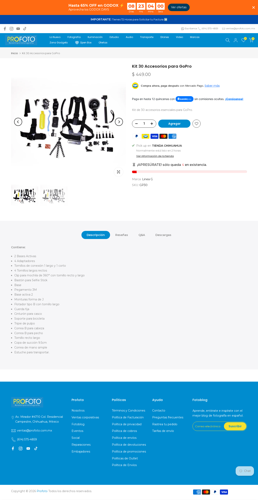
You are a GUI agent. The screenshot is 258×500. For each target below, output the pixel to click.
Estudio (114, 37)
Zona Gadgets (59, 42)
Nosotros (78, 410)
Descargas (163, 235)
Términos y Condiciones (128, 410)
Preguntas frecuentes (167, 417)
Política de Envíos (124, 465)
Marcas (195, 37)
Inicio (14, 53)
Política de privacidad (126, 424)
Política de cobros (124, 431)
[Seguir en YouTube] (18, 28)
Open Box (86, 42)
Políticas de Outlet (125, 458)
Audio (129, 37)
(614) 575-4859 (210, 28)
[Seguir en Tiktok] (25, 28)
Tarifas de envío (163, 431)
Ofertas (103, 42)
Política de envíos (124, 438)
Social (76, 438)
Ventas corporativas (85, 417)
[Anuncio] (129, 19)
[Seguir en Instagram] (11, 28)
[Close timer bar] (253, 7)
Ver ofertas (178, 7)
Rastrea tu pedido (164, 424)
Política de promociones (129, 451)
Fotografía (74, 37)
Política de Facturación (128, 417)
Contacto (158, 410)
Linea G (147, 179)
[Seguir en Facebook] (5, 28)
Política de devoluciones (129, 444)
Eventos (77, 431)
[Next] (119, 122)
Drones (164, 37)
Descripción (96, 235)
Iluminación (95, 37)
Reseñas (121, 235)
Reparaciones (81, 444)
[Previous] (18, 122)
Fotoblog (78, 424)
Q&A (141, 235)
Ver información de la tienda (155, 156)
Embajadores (81, 451)
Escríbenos (191, 28)
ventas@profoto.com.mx (240, 28)
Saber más (212, 86)
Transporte (146, 37)
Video (179, 37)
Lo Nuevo (55, 37)
